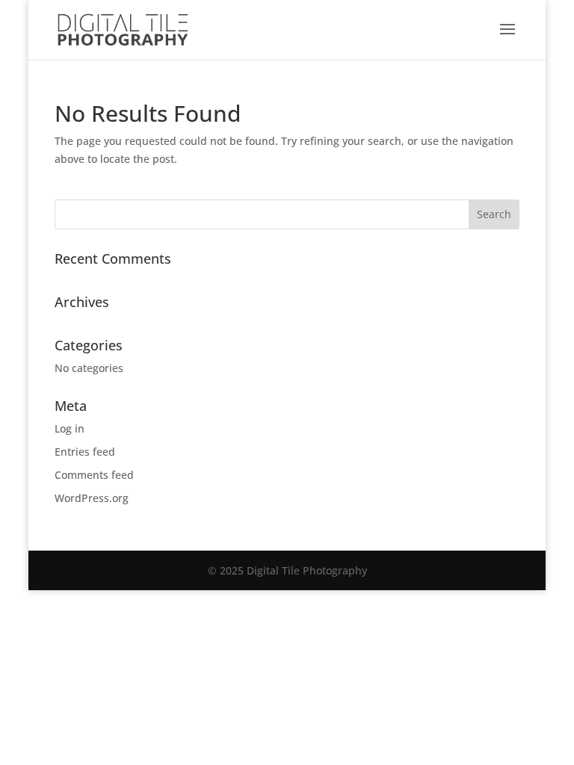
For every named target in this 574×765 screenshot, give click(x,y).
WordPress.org (92, 498)
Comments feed (94, 475)
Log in (69, 428)
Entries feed (85, 452)
